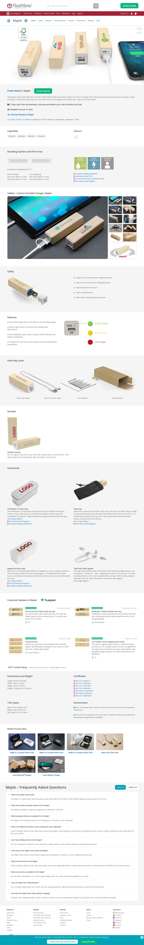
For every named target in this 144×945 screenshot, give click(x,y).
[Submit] (48, 5)
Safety (40, 20)
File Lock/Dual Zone (39, 923)
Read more (96, 654)
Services (71, 20)
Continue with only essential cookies (62, 942)
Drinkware (38, 13)
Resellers (63, 923)
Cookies (89, 915)
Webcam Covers (12, 920)
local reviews (41, 667)
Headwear (10, 925)
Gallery (33, 20)
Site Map (62, 925)
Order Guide (64, 913)
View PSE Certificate (82, 688)
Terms (88, 913)
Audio (9, 928)
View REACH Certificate (83, 691)
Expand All (120, 787)
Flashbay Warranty (66, 920)
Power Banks (14, 90)
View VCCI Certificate (82, 696)
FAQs (98, 20)
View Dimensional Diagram (85, 181)
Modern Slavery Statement (94, 918)
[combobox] (69, 6)
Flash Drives (28, 13)
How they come (60, 20)
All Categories (16, 13)
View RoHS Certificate (83, 693)
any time (105, 937)
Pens (58, 13)
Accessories (81, 20)
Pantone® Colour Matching (42, 915)
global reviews (57, 667)
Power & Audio (48, 13)
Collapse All (132, 787)
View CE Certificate (82, 681)
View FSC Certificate (82, 686)
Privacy (88, 920)
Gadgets (9, 930)
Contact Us (124, 13)
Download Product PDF (84, 176)
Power (9, 918)
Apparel (80, 13)
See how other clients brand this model (89, 179)
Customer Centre (65, 915)
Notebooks (66, 13)
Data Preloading (38, 913)
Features (48, 20)
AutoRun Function (38, 920)
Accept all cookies (88, 942)
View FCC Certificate (82, 683)
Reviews (91, 20)
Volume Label (37, 925)
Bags (73, 13)
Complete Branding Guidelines (86, 174)
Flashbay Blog (119, 913)
